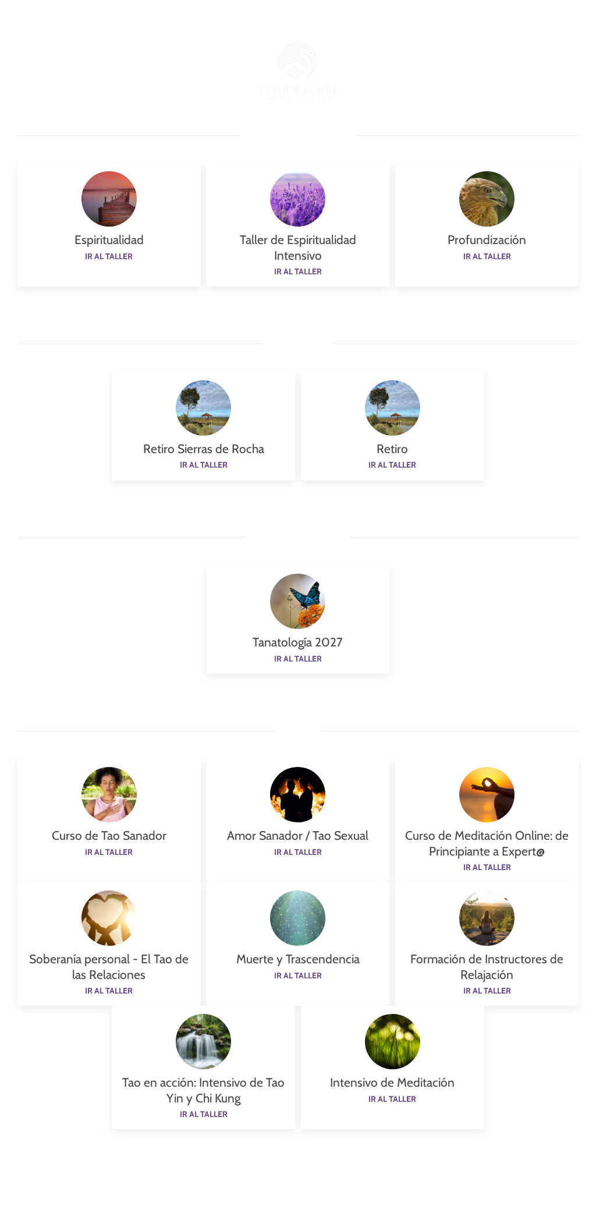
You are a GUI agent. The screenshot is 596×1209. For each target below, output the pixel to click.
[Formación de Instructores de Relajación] (487, 917)
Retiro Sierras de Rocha (203, 448)
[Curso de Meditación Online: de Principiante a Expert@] (487, 793)
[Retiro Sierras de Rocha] (203, 407)
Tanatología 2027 (298, 642)
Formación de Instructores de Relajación (486, 966)
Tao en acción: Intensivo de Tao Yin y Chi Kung (203, 1090)
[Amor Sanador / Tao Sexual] (297, 793)
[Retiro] (392, 407)
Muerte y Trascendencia (298, 959)
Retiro (392, 448)
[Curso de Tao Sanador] (109, 793)
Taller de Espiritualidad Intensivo (298, 247)
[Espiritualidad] (109, 198)
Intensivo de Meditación (392, 1082)
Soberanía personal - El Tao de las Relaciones (109, 966)
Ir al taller (109, 256)
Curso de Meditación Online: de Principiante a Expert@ (487, 843)
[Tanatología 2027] (297, 600)
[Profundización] (487, 198)
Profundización (487, 239)
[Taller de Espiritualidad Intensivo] (297, 198)
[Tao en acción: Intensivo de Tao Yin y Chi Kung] (203, 1040)
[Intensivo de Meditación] (392, 1040)
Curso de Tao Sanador (109, 835)
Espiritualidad (109, 239)
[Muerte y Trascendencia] (297, 917)
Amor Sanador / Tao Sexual (297, 835)
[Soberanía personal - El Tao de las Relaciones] (109, 917)
